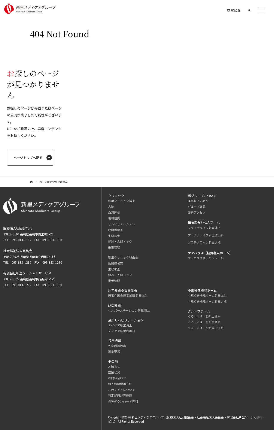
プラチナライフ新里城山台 (206, 235)
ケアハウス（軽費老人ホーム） (210, 252)
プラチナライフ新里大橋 (204, 242)
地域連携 (114, 218)
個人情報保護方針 (120, 384)
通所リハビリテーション (125, 320)
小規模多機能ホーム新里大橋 (207, 301)
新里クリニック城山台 (123, 257)
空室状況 (114, 372)
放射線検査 (115, 230)
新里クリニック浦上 (121, 201)
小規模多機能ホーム (202, 290)
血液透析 (114, 212)
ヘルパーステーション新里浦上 (129, 310)
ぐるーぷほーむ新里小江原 (205, 328)
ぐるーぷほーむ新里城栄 (204, 322)
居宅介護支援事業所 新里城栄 (128, 295)
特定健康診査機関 (120, 395)
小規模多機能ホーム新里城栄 (207, 295)
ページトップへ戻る (27, 157)
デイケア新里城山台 (121, 331)
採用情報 (114, 340)
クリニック (116, 195)
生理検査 (114, 236)
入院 (111, 206)
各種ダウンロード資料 (123, 401)
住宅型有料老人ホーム (204, 222)
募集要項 (114, 351)
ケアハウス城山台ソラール (205, 258)
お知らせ (114, 366)
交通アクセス (197, 212)
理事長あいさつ (198, 201)
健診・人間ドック (120, 241)
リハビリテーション (121, 224)
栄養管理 (114, 247)
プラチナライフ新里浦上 (204, 228)
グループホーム (199, 311)
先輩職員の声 (117, 346)
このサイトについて (121, 389)
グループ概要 (197, 206)
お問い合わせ (117, 378)
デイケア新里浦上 (120, 325)
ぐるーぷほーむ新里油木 (204, 316)
